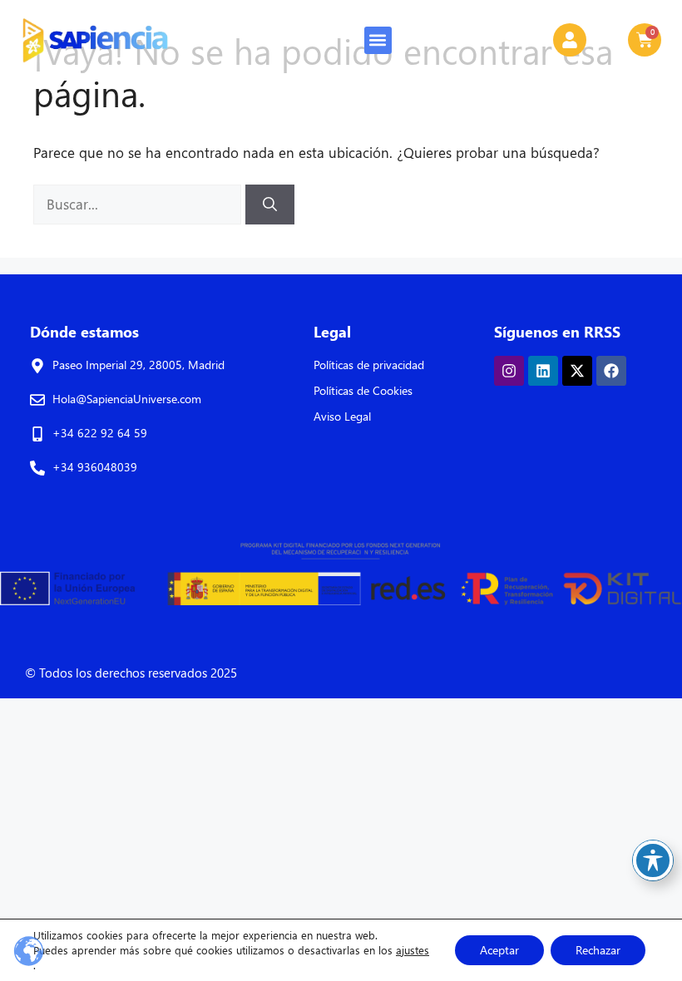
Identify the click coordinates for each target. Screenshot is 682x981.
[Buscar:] (139, 204)
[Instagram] (509, 371)
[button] (378, 40)
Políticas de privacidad (369, 364)
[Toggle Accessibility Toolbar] (653, 860)
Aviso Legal (342, 416)
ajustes (412, 950)
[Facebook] (611, 371)
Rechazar (598, 950)
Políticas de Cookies (363, 390)
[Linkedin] (543, 371)
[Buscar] (269, 204)
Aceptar (499, 950)
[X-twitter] (577, 371)
